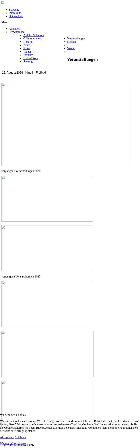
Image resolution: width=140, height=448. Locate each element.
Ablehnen (20, 437)
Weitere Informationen (13, 443)
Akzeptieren (7, 437)
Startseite (14, 9)
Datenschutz (16, 16)
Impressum (15, 12)
